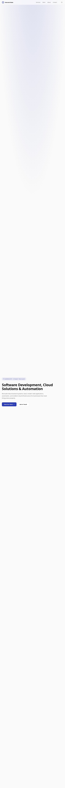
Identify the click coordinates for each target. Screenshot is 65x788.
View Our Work (8, 404)
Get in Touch (23, 404)
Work (44, 2)
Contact (55, 2)
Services (38, 2)
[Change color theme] (61, 2)
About (49, 2)
